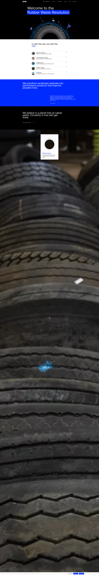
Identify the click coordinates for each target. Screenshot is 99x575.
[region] (49, 573)
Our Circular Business (46, 1)
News (70, 1)
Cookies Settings (70, 573)
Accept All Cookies (81, 573)
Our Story (53, 1)
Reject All (76, 573)
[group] (49, 28)
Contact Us (74, 1)
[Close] (98, 573)
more (49, 53)
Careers (65, 1)
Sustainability (60, 1)
